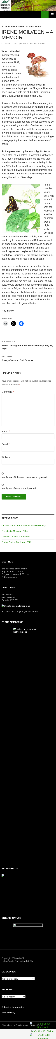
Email (5, 444)
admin (23, 43)
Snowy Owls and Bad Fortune (17, 358)
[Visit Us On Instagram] (43, 1037)
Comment (8, 392)
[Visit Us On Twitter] (42, 1032)
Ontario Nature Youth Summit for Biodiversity (24, 525)
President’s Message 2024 (15, 531)
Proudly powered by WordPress (29, 1025)
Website (6, 457)
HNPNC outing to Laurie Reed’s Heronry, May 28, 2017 (27, 345)
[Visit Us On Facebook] (43, 1026)
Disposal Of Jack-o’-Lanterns (16, 536)
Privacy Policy (8, 1012)
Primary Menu (52, 14)
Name (6, 431)
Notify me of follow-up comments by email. (25, 477)
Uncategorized (33, 27)
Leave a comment (36, 43)
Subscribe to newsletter (13, 1007)
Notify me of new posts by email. (19, 488)
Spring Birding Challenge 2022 (17, 542)
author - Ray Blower (13, 27)
